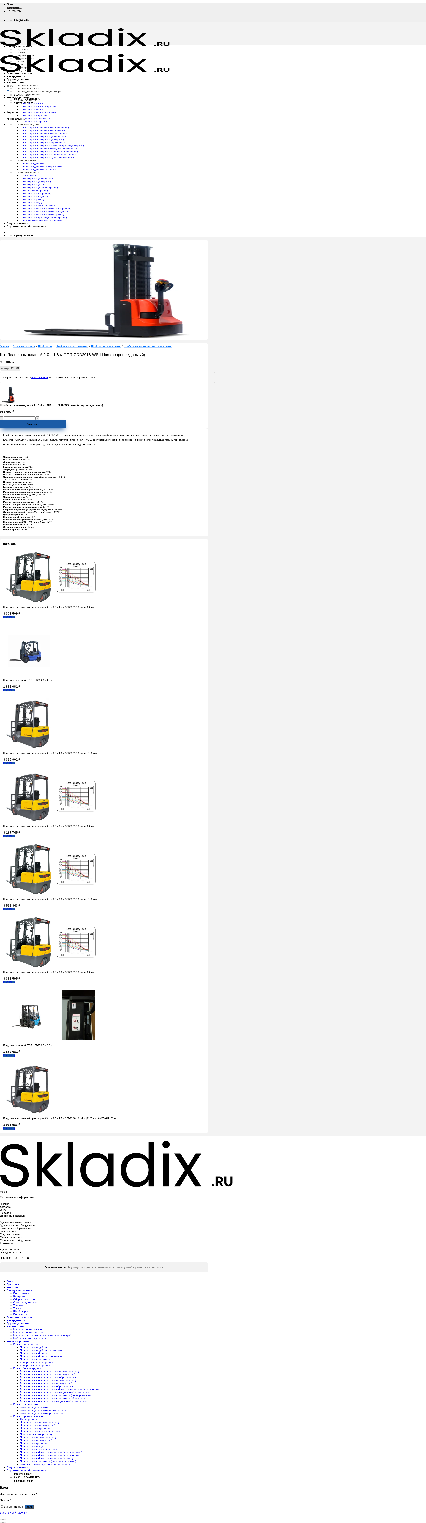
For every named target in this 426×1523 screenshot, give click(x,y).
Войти (29, 1507)
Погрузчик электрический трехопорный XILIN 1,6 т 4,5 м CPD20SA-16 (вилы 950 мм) (49, 607)
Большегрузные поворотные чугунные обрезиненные (48, 158)
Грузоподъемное (18, 79)
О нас (11, 4)
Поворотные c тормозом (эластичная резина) (45, 218)
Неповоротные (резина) (34, 185)
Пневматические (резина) (35, 191)
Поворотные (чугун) (32, 203)
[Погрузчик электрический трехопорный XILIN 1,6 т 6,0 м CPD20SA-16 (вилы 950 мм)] (53, 966)
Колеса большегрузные (28, 125)
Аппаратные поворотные (35, 122)
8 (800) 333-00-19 (9, 1249)
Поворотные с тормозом (35, 116)
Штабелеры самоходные (106, 346)
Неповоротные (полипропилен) (38, 179)
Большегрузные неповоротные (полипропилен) (46, 128)
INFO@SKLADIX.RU (11, 1252)
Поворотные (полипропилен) (37, 194)
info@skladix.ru (39, 377)
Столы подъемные (26, 59)
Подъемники (23, 50)
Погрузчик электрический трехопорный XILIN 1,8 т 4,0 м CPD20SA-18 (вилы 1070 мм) (50, 753)
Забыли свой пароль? (13, 1512)
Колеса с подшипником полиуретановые (42, 167)
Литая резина (29, 176)
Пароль (5, 1500)
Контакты (14, 11)
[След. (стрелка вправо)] (4, 1522)
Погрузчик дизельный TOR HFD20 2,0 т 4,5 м (27, 680)
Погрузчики (22, 71)
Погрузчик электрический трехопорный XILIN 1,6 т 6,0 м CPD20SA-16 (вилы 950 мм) (49, 972)
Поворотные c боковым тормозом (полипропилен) (47, 209)
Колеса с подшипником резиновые (39, 170)
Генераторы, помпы (20, 73)
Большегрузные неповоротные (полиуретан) (44, 131)
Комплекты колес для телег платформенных (44, 221)
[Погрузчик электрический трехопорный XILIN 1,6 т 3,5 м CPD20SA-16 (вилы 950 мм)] (53, 820)
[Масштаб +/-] (4, 1519)
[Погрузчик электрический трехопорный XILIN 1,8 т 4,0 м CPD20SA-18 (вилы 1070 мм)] (28, 747)
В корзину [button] (9, 617)
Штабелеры (22, 68)
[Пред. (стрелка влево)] (1, 1522)
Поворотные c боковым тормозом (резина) (43, 215)
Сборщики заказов (25, 56)
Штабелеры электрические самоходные (148, 346)
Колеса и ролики (18, 97)
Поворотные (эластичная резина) (39, 206)
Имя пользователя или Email (18, 1494)
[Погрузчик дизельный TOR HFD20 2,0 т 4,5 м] (28, 674)
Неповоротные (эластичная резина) (40, 188)
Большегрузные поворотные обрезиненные (44, 143)
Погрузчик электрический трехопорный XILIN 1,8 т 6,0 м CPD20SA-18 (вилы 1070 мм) (50, 899)
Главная (4, 346)
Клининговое (15, 82)
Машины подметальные (28, 89)
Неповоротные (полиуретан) (37, 182)
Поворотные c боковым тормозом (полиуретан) (45, 212)
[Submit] (8, 90)
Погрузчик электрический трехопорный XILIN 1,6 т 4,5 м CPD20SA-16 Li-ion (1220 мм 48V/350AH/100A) (59, 1118)
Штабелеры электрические (72, 346)
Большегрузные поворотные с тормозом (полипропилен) (50, 152)
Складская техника (19, 46)
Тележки (20, 62)
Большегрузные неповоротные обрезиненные (45, 134)
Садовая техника (18, 223)
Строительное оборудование (26, 226)
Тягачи (20, 65)
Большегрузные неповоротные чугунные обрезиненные (50, 149)
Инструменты (16, 76)
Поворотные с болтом (33, 110)
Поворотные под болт (33, 104)
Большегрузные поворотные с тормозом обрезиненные (50, 155)
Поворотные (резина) (33, 200)
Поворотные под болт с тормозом (39, 107)
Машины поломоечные (28, 86)
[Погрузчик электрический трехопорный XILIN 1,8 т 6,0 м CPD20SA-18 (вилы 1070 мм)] (53, 893)
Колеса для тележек (26, 161)
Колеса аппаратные (26, 101)
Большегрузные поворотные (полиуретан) (43, 140)
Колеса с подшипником (34, 164)
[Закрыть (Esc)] (1, 1519)
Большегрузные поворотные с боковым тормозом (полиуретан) (53, 146)
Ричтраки (21, 53)
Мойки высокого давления (29, 95)
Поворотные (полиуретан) (35, 197)
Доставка (14, 7)
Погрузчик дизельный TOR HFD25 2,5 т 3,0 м (27, 1045)
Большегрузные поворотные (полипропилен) (44, 137)
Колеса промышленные (28, 173)
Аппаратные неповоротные (36, 119)
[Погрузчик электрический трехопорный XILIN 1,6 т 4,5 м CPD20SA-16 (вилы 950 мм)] (53, 601)
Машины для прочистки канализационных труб (39, 92)
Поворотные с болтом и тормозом (39, 113)
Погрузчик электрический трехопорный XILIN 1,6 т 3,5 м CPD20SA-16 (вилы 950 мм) (49, 826)
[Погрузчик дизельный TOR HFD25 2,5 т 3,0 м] (53, 1039)
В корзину (33, 424)
